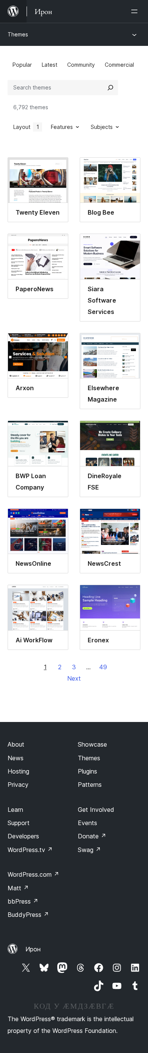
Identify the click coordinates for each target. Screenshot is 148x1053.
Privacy (18, 784)
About (16, 744)
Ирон (33, 949)
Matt (18, 888)
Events (87, 823)
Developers (23, 836)
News (16, 758)
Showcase (92, 744)
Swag (89, 850)
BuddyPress (28, 914)
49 (103, 667)
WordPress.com (33, 874)
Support (19, 823)
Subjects (102, 127)
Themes (18, 34)
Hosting (18, 771)
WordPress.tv (30, 850)
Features (62, 127)
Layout (26, 127)
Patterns (90, 784)
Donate (92, 836)
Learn (15, 809)
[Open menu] (136, 11)
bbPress (23, 901)
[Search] (110, 87)
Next (74, 678)
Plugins (87, 771)
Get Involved (96, 809)
